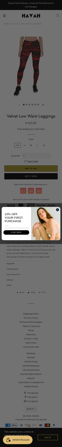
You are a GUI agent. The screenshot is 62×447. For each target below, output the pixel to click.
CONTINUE (16, 232)
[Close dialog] (57, 209)
